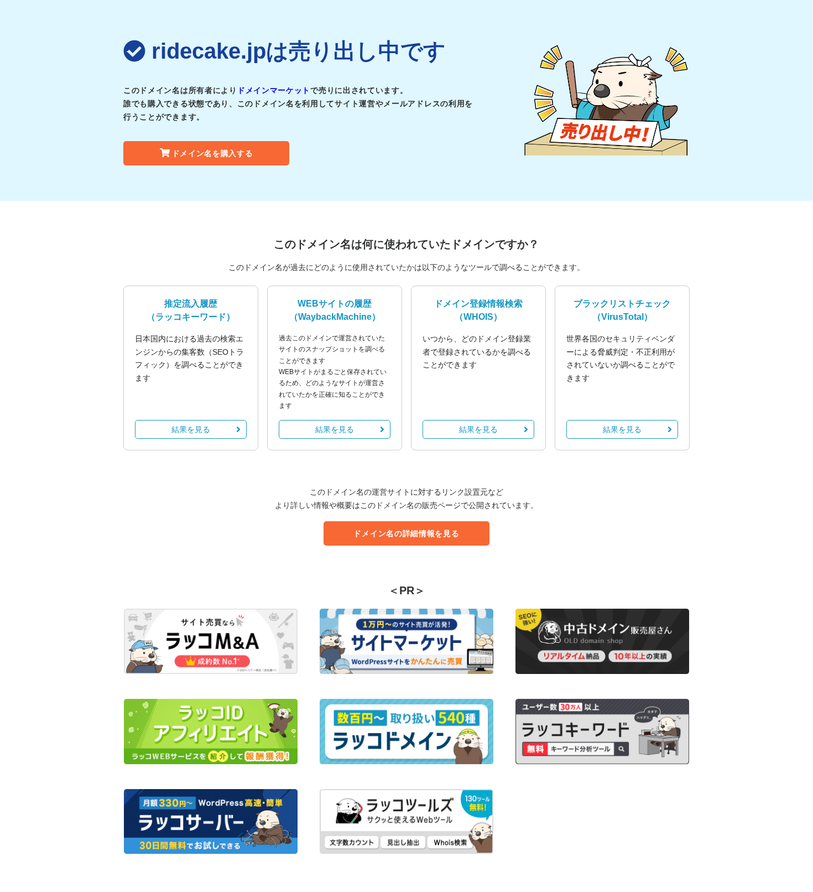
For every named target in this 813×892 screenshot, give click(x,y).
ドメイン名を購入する (212, 153)
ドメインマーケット (273, 90)
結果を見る (190, 429)
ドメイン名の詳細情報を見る (406, 533)
